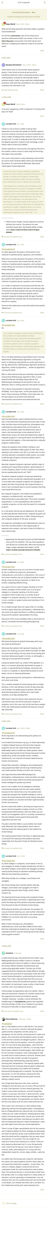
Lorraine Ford (9, 249)
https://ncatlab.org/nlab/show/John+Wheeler (23, 550)
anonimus (8, 1024)
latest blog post (8, 41)
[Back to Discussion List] (2, 2)
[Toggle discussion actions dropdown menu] (45, 2)
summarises (15, 36)
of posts (23, 2)
